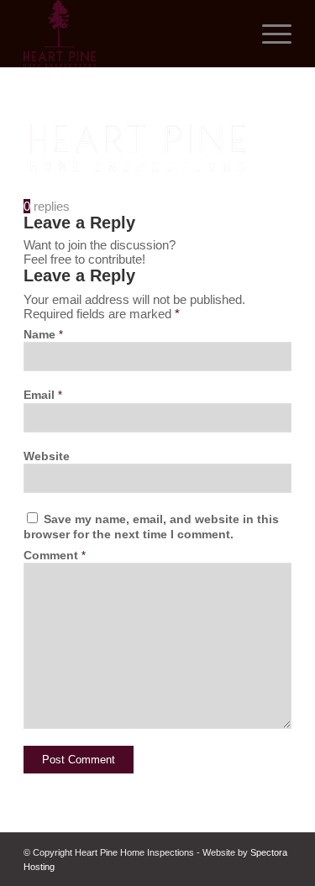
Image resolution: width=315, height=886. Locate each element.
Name (43, 334)
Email (43, 395)
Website (47, 456)
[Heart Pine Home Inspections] (131, 33)
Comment (55, 555)
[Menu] (268, 33)
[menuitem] (268, 33)
